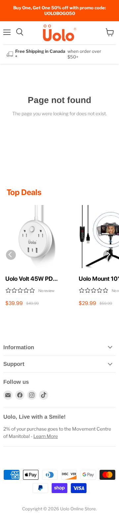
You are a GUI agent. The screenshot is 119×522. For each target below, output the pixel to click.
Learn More (45, 436)
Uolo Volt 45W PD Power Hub (29, 279)
